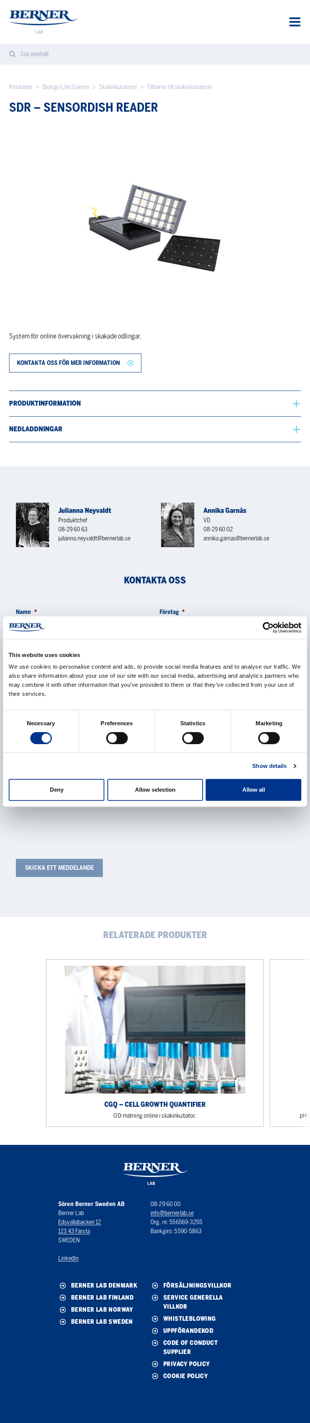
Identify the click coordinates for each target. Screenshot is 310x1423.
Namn (26, 611)
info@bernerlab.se (172, 1213)
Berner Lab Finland (102, 1297)
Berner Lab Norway (102, 1309)
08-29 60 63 (72, 529)
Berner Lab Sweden (102, 1321)
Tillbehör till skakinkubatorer (179, 87)
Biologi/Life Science (65, 87)
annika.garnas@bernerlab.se (236, 538)
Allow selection (155, 789)
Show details (269, 766)
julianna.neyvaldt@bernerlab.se (94, 538)
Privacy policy (186, 1364)
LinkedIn (68, 1258)
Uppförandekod (188, 1330)
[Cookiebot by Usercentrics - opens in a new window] (268, 627)
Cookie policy (185, 1376)
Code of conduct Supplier (190, 1347)
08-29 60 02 (218, 529)
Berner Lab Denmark (104, 1285)
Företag (172, 611)
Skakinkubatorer (118, 87)
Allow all (253, 789)
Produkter (21, 87)
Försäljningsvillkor (197, 1285)
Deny (57, 789)
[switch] (117, 738)
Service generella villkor (193, 1302)
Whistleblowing (189, 1318)
